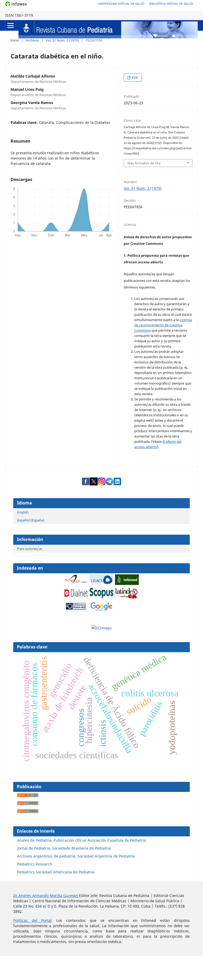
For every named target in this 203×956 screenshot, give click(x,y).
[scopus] (101, 596)
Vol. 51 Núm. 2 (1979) (62, 40)
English (23, 512)
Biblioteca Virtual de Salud (171, 4)
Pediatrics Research (34, 864)
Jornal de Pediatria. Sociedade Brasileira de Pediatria (64, 848)
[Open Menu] (10, 25)
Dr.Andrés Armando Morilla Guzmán (46, 895)
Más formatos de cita (143, 163)
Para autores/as (29, 548)
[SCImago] (101, 627)
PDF (134, 77)
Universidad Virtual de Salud (121, 4)
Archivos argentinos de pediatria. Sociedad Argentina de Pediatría (76, 856)
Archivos (32, 40)
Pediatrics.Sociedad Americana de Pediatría (55, 871)
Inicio (15, 40)
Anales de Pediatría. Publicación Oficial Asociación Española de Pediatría (81, 840)
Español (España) (30, 520)
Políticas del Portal (32, 920)
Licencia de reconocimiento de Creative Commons (163, 325)
